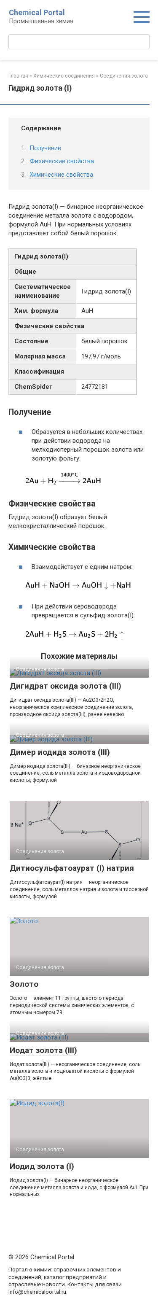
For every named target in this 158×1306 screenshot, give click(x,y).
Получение (45, 148)
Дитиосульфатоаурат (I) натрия (72, 868)
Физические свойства (61, 161)
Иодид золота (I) (42, 1166)
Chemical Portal (37, 12)
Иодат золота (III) (43, 1050)
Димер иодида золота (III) (60, 752)
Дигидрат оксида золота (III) (65, 686)
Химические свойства (61, 174)
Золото (24, 984)
